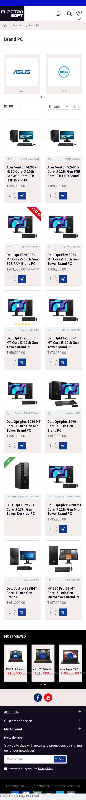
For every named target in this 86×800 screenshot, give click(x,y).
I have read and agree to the (30, 768)
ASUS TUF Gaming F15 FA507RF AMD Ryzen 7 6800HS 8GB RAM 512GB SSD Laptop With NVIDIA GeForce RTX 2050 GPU (43, 669)
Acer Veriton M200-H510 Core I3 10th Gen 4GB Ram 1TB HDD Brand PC (21, 173)
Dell (8, 246)
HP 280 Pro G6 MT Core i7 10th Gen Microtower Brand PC (63, 592)
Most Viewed (15, 636)
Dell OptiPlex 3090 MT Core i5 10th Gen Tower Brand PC (63, 342)
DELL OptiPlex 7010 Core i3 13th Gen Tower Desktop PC (21, 509)
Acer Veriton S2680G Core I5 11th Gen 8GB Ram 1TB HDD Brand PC (63, 173)
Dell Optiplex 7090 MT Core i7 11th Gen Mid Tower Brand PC (64, 509)
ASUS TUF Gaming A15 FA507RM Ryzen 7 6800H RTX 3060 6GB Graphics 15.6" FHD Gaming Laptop (16, 669)
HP (49, 580)
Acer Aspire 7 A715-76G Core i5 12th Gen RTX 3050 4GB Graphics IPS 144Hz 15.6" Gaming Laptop (70, 669)
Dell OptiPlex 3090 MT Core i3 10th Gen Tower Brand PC (22, 342)
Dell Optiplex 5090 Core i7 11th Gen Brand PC (61, 426)
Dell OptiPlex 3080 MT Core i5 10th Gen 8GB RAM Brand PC (22, 259)
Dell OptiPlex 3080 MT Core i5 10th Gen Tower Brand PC (63, 259)
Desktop (17, 25)
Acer (9, 159)
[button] (41, 97)
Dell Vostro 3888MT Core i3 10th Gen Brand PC (21, 592)
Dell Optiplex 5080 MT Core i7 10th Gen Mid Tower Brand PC (23, 426)
